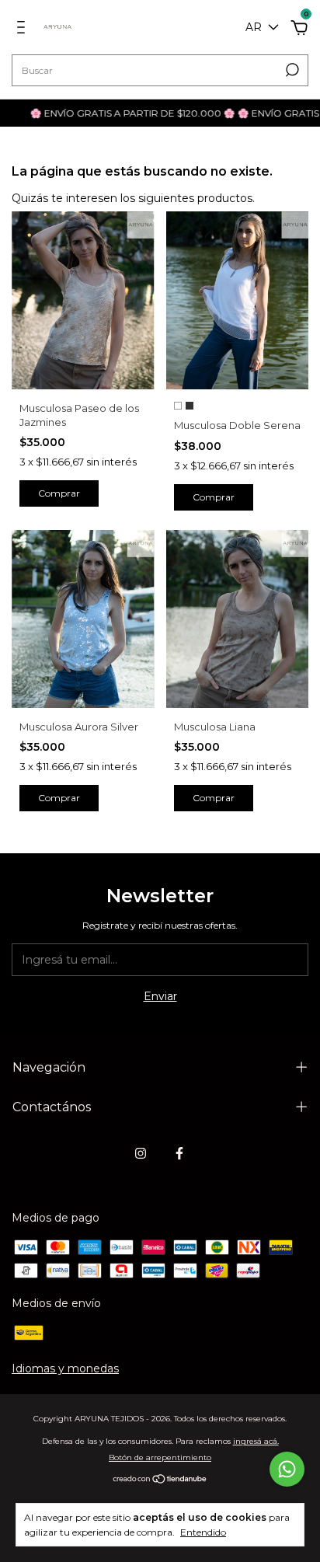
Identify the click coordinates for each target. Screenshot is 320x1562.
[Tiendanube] (160, 1480)
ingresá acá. (256, 1441)
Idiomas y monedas (65, 1368)
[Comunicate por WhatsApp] (287, 1469)
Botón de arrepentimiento (160, 1457)
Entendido (203, 1532)
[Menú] (24, 29)
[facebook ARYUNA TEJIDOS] (179, 1153)
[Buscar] (290, 70)
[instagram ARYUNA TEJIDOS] (140, 1153)
